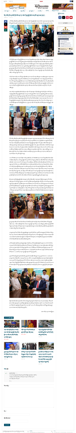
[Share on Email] (5, 27)
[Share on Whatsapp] (5, 30)
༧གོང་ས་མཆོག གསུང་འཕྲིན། (25, 326)
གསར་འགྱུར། (6, 11)
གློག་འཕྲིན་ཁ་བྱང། (7, 418)
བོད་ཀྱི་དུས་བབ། (6, 17)
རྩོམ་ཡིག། (14, 11)
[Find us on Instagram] (67, 17)
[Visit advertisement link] (16, 6)
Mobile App (6, 326)
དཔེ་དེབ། (47, 11)
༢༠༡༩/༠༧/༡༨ (11, 17)
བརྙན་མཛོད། (22, 11)
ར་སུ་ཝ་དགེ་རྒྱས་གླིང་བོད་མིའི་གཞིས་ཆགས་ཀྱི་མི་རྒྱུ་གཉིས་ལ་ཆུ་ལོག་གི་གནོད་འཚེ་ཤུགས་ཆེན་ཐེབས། (45, 332)
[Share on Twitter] (5, 24)
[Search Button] (72, 11)
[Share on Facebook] (5, 21)
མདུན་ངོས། (5, 1)
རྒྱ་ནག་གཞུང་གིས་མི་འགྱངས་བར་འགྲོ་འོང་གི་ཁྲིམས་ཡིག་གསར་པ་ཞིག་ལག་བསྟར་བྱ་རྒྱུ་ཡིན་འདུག (11, 354)
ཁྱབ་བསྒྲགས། (31, 11)
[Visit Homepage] (42, 6)
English (41, 1)
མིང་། (5, 411)
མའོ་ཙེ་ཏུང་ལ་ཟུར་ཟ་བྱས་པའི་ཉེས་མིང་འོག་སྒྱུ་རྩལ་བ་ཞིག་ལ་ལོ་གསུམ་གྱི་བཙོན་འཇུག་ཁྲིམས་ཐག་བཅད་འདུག (28, 354)
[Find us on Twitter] (72, 1)
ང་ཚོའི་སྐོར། (64, 11)
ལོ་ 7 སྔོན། (16, 373)
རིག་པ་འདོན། (6, 385)
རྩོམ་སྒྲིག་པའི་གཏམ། (55, 11)
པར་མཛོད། (40, 11)
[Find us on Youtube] (71, 17)
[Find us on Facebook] (70, 1)
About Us (11, 1)
